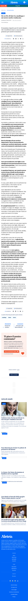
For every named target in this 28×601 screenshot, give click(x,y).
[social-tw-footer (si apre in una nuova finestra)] (15, 581)
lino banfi (4, 482)
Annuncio (14, 570)
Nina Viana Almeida (17, 20)
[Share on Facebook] (13, 38)
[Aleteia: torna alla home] (14, 2)
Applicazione (14, 568)
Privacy (14, 596)
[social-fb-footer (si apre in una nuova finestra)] (12, 581)
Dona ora (3, 5)
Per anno (14, 576)
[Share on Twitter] (18, 38)
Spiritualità (14, 559)
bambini (4, 458)
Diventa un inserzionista (14, 592)
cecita (4, 505)
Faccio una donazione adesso (11, 351)
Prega (17, 5)
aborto (4, 403)
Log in (18, 369)
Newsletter (14, 566)
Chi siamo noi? (14, 587)
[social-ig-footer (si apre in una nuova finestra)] (17, 581)
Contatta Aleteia (14, 594)
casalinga (4, 317)
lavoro (14, 317)
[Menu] (5, 2)
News (14, 555)
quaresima (5, 433)
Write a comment (14, 374)
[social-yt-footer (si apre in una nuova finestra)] (10, 581)
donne (9, 317)
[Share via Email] (20, 38)
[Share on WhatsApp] (22, 38)
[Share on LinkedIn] (15, 38)
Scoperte (14, 561)
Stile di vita (3, 10)
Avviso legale (14, 589)
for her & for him (10, 10)
